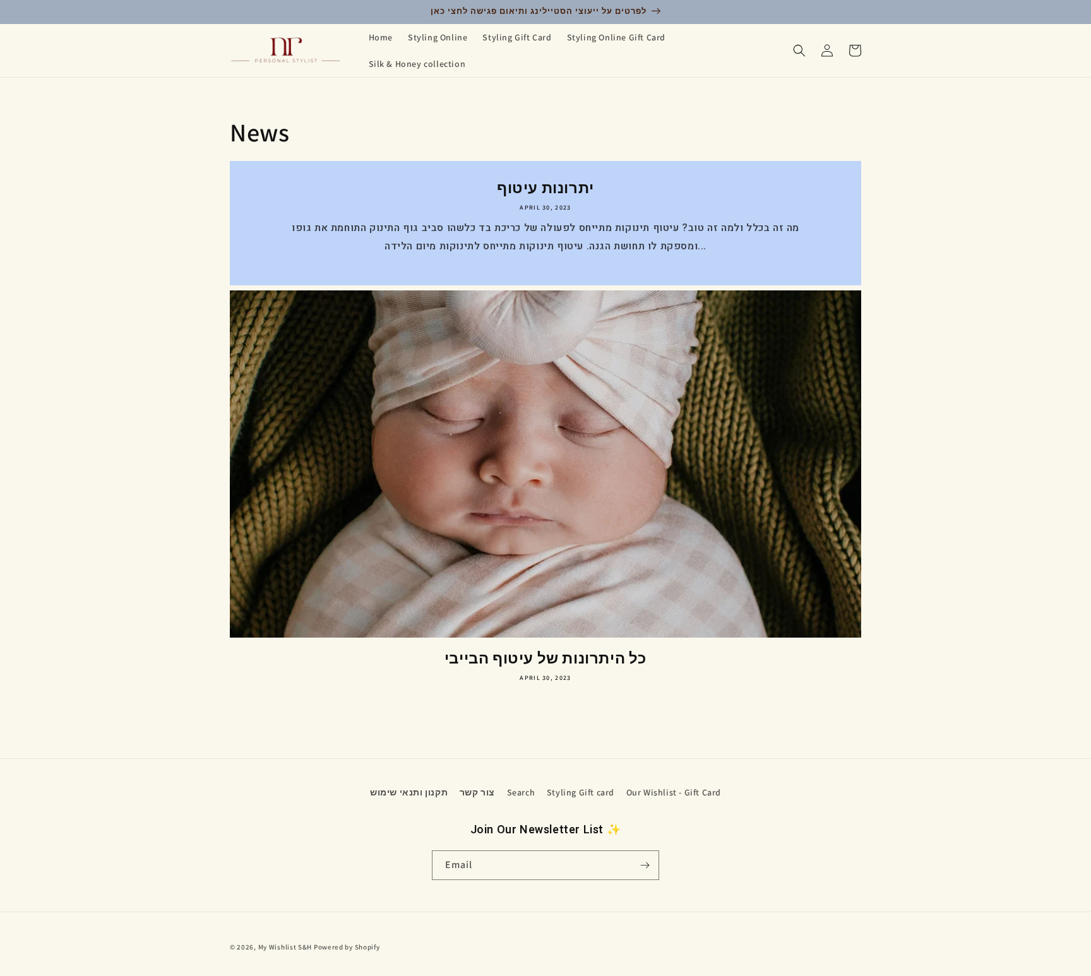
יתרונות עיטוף (545, 188)
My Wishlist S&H (285, 947)
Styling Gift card (580, 792)
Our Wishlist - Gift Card (673, 792)
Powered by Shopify (347, 947)
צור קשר (477, 792)
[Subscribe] (645, 865)
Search (521, 792)
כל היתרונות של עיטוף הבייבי (545, 658)
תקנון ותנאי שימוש (409, 792)
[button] (799, 50)
